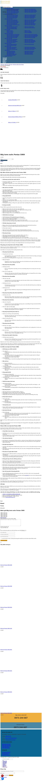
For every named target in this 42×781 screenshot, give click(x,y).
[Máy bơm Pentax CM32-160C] (8, 668)
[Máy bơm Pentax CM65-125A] (8, 626)
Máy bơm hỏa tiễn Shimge (30, 27)
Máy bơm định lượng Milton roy (31, 36)
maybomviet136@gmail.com (11, 738)
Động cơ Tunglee (28, 31)
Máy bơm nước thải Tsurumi (30, 20)
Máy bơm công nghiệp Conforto (13, 9)
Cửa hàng (5, 58)
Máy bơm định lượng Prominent (31, 34)
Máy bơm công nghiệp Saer (12, 13)
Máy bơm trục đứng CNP (12, 17)
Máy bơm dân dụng (9, 64)
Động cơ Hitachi (10, 31)
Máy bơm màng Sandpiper (30, 40)
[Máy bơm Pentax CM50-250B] (8, 563)
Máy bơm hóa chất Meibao (12, 39)
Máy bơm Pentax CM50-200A (6, 691)
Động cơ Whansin (28, 32)
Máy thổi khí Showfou (29, 54)
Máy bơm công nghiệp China (30, 12)
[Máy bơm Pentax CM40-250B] (8, 584)
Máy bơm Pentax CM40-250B (6, 586)
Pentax (1, 161)
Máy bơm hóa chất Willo (29, 42)
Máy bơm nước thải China (30, 24)
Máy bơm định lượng (9, 33)
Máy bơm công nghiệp (9, 8)
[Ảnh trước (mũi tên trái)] (0, 780)
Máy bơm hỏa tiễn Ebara (12, 27)
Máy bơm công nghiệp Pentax (13, 11)
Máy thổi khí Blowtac (11, 51)
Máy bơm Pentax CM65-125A (6, 628)
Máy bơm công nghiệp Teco (30, 9)
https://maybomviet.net (10, 739)
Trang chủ (5, 57)
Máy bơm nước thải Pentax (12, 20)
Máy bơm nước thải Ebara (12, 19)
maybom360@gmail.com (10, 497)
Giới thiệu (5, 59)
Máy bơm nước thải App (29, 22)
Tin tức (4, 60)
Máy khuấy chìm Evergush (12, 49)
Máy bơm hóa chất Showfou (30, 41)
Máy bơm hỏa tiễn (8, 25)
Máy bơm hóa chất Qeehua (12, 41)
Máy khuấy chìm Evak (11, 48)
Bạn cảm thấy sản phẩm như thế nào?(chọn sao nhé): (10, 530)
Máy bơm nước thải (8, 18)
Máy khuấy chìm (8, 46)
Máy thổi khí (7, 50)
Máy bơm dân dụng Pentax (18, 64)
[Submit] (3, 760)
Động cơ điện (7, 29)
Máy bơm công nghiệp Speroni (13, 12)
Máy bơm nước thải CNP (30, 21)
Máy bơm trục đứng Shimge (30, 16)
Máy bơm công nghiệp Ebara (12, 10)
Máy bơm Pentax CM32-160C (6, 670)
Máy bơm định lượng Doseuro (13, 35)
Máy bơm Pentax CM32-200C (6, 649)
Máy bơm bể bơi (8, 43)
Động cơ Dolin (10, 30)
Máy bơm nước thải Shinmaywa (13, 24)
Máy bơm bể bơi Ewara (29, 44)
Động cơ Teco (27, 30)
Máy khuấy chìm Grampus (30, 47)
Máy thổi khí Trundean (29, 52)
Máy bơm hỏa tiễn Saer (29, 26)
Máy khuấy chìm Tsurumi (29, 49)
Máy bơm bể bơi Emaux (11, 45)
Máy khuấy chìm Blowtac (12, 47)
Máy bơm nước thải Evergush (13, 21)
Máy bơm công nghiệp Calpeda (31, 11)
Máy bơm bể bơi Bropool (12, 44)
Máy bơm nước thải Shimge (30, 23)
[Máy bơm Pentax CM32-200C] (8, 647)
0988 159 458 (8, 736)
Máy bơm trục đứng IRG (29, 17)
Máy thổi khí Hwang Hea (12, 54)
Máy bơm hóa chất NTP (11, 40)
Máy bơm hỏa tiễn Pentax (12, 28)
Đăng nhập (11, 775)
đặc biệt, (27, 475)
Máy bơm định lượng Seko (30, 37)
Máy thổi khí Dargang (11, 52)
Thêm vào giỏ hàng (4, 160)
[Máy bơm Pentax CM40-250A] (8, 711)
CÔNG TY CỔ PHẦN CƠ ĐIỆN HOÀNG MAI (11, 494)
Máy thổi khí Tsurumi (29, 53)
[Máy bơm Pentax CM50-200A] (8, 690)
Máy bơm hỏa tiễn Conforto (12, 26)
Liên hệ (4, 62)
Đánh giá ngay (3, 517)
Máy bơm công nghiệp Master (30, 10)
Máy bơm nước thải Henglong (30, 19)
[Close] (0, 542)
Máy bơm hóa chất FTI (11, 42)
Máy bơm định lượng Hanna (12, 36)
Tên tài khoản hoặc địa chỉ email (7, 771)
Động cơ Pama (10, 32)
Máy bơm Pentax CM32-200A (6, 607)
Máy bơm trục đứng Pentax (12, 16)
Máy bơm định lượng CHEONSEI (31, 35)
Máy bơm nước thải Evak (12, 23)
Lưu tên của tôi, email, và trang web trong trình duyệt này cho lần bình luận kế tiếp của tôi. (19, 538)
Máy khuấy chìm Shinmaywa (30, 48)
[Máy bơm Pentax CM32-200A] (8, 605)
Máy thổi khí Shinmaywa (29, 51)
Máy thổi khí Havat (10, 53)
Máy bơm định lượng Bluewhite (13, 34)
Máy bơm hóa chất (8, 38)
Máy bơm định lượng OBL (12, 37)
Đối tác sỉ (4, 61)
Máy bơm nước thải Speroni (12, 22)
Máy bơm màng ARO (29, 39)
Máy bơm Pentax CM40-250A (6, 713)
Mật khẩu (2, 773)
